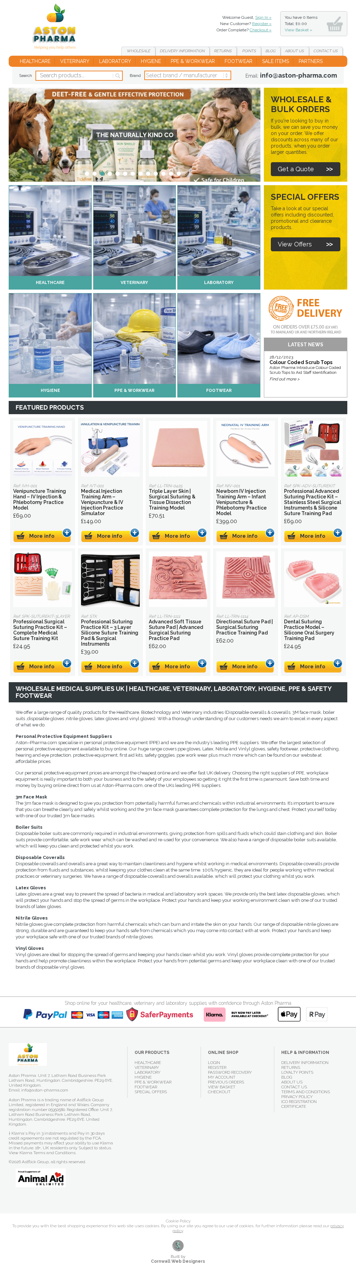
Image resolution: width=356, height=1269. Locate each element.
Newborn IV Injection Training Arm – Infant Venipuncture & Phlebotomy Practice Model (245, 448)
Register (217, 1067)
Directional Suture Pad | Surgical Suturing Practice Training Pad (245, 579)
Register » (262, 23)
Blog (270, 51)
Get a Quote (296, 169)
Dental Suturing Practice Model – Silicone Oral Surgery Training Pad (313, 579)
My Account (221, 1077)
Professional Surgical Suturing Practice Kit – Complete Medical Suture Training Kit (42, 579)
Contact (325, 51)
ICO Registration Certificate (299, 1104)
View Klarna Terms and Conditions (42, 1152)
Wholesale (138, 51)
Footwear (238, 61)
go (117, 76)
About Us (291, 1082)
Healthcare (35, 61)
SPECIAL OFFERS (151, 1091)
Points (248, 51)
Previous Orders (226, 1082)
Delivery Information (305, 1062)
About (294, 51)
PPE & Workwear (193, 61)
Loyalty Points (297, 1072)
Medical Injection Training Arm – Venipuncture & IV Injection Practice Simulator (110, 448)
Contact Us (294, 1087)
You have (301, 23)
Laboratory (115, 61)
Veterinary (74, 61)
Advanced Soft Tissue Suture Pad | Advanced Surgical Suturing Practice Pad (178, 579)
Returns (223, 51)
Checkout (219, 1091)
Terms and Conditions (305, 1091)
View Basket (221, 1087)
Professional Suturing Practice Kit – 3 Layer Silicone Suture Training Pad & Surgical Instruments (110, 579)
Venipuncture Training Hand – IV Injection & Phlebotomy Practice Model (42, 448)
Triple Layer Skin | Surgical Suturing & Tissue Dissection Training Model (178, 448)
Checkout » (261, 29)
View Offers (295, 244)
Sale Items (275, 61)
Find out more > (284, 379)
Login (214, 1062)
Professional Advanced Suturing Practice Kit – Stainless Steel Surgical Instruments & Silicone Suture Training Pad (313, 448)
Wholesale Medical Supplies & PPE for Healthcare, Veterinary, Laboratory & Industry (57, 27)
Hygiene (151, 61)
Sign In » (263, 17)
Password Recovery (230, 1072)
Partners (311, 61)
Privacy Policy (297, 1096)
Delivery (182, 51)
